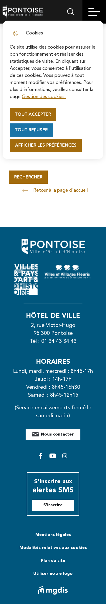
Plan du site (53, 561)
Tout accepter (33, 114)
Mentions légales (53, 535)
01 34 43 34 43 (59, 341)
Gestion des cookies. (44, 97)
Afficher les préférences (46, 145)
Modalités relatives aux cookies (53, 548)
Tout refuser (31, 130)
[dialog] (53, 90)
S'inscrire (53, 505)
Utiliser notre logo (53, 574)
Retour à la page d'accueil (60, 190)
